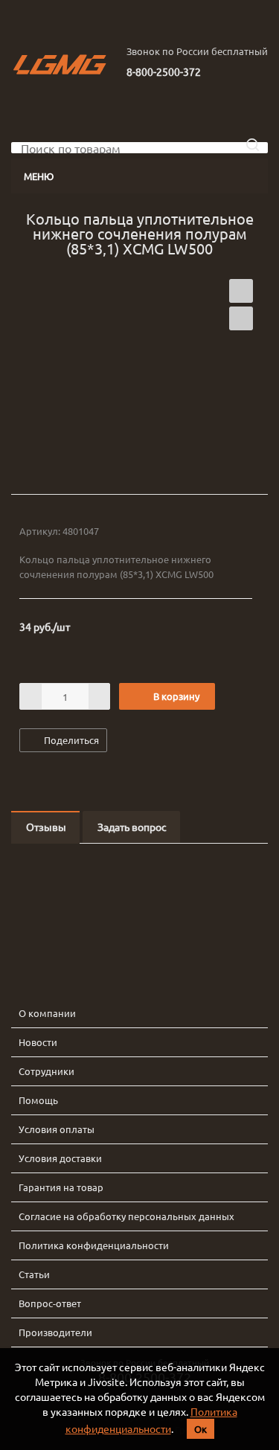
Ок (200, 1428)
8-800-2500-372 (163, 71)
